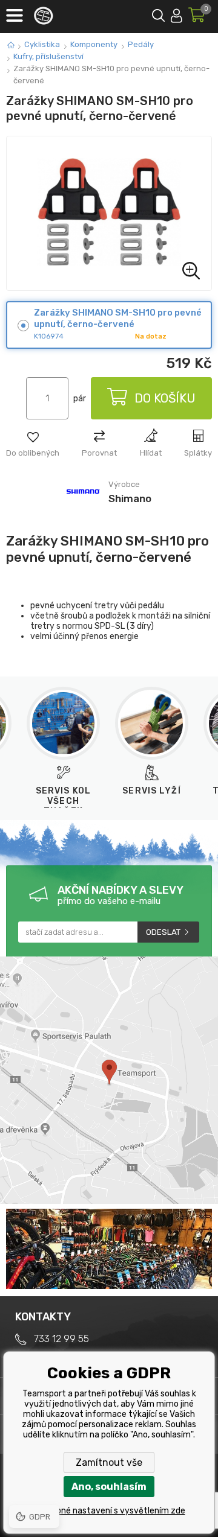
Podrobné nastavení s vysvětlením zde (109, 1511)
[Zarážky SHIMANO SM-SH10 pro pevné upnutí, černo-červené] (109, 213)
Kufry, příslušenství (48, 56)
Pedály (141, 44)
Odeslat (163, 932)
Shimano (129, 498)
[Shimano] (83, 507)
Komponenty (93, 44)
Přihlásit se (176, 13)
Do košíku (165, 398)
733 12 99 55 (61, 1338)
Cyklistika (42, 44)
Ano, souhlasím (109, 1486)
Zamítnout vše (109, 1462)
